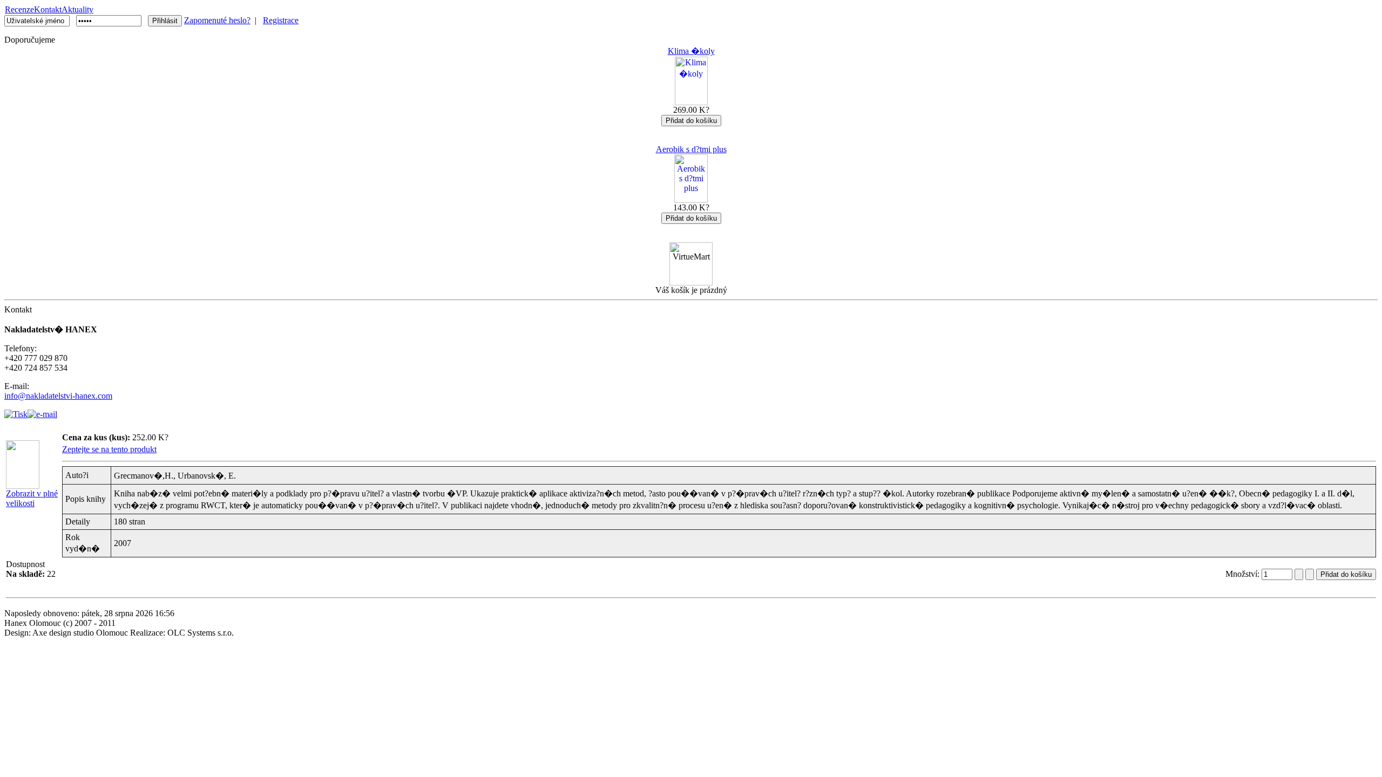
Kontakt (48, 9)
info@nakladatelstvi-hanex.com (58, 395)
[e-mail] (42, 411)
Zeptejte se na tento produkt (109, 449)
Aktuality (77, 9)
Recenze (19, 9)
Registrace (281, 20)
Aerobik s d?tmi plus (691, 149)
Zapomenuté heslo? (217, 20)
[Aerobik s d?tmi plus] (691, 200)
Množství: (1243, 573)
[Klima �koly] (691, 102)
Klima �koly (691, 51)
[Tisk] (16, 411)
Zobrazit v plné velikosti (32, 498)
